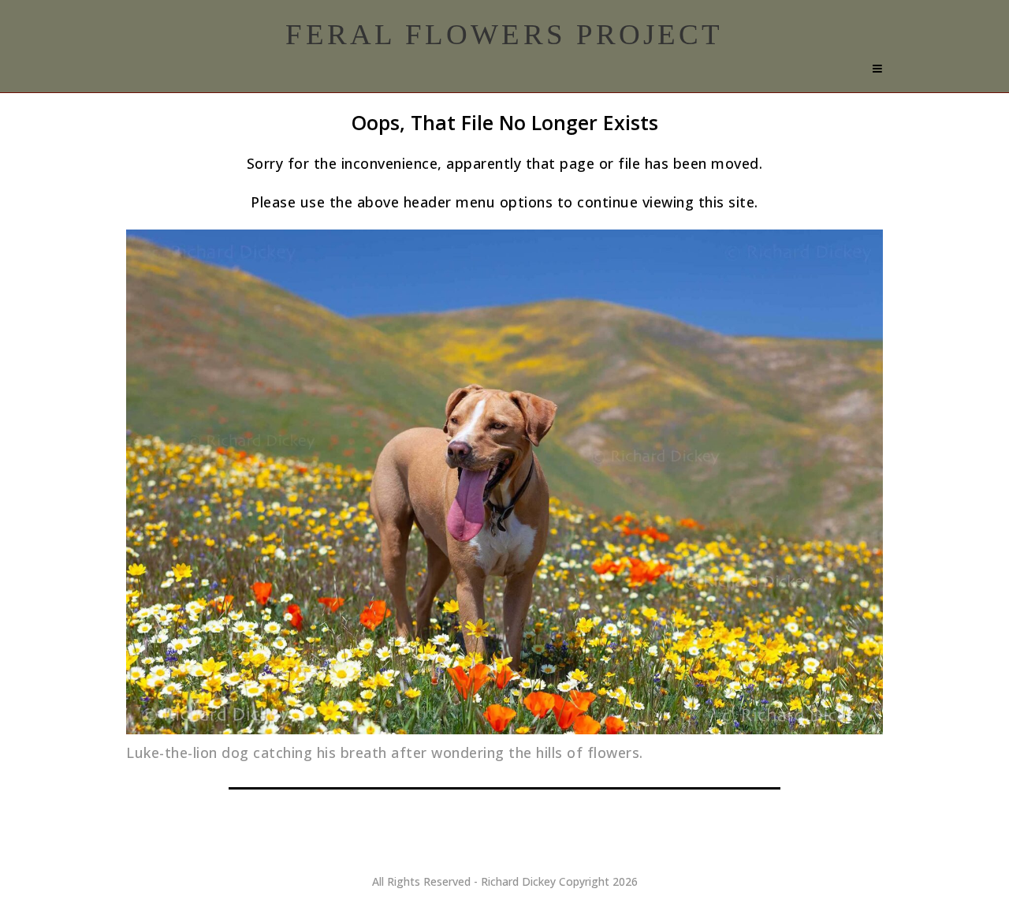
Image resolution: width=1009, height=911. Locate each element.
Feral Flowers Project (504, 34)
